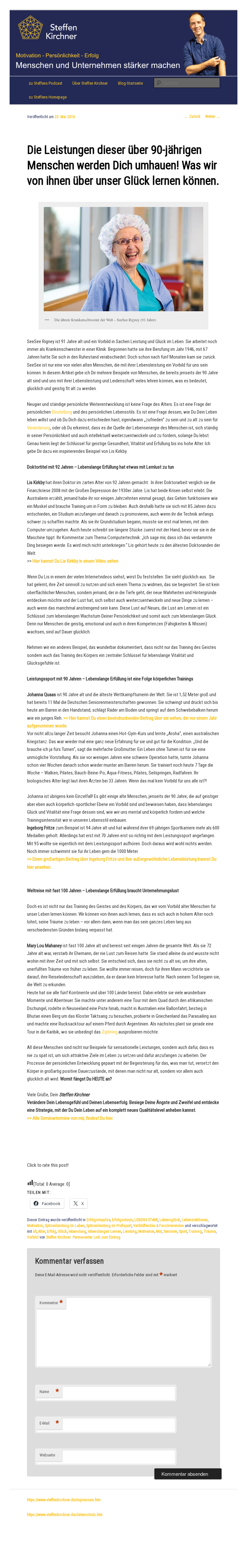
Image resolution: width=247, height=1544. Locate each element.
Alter (41, 1231)
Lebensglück (170, 1220)
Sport (183, 1231)
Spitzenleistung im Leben (65, 1225)
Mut (159, 1231)
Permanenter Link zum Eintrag (96, 1237)
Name (49, 1392)
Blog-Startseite (130, 83)
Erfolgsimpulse (98, 1220)
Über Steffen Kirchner (90, 83)
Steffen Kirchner (58, 1237)
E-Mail (49, 1423)
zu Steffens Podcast (45, 83)
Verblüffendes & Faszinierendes (158, 1225)
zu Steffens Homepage (48, 97)
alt (35, 1231)
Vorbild (33, 1237)
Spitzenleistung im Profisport (109, 1225)
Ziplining (109, 1032)
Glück (62, 1231)
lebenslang (77, 1231)
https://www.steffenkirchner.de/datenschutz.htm (65, 1514)
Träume (210, 1231)
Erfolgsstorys (122, 1220)
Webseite (47, 1455)
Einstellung (62, 412)
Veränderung (38, 428)
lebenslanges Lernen (104, 1231)
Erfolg (51, 1231)
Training (195, 1231)
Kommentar (51, 1303)
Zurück (192, 116)
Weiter (212, 116)
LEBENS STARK (146, 1220)
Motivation (35, 1225)
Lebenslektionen (195, 1220)
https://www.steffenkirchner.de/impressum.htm (64, 1500)
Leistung (130, 1231)
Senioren (170, 1231)
